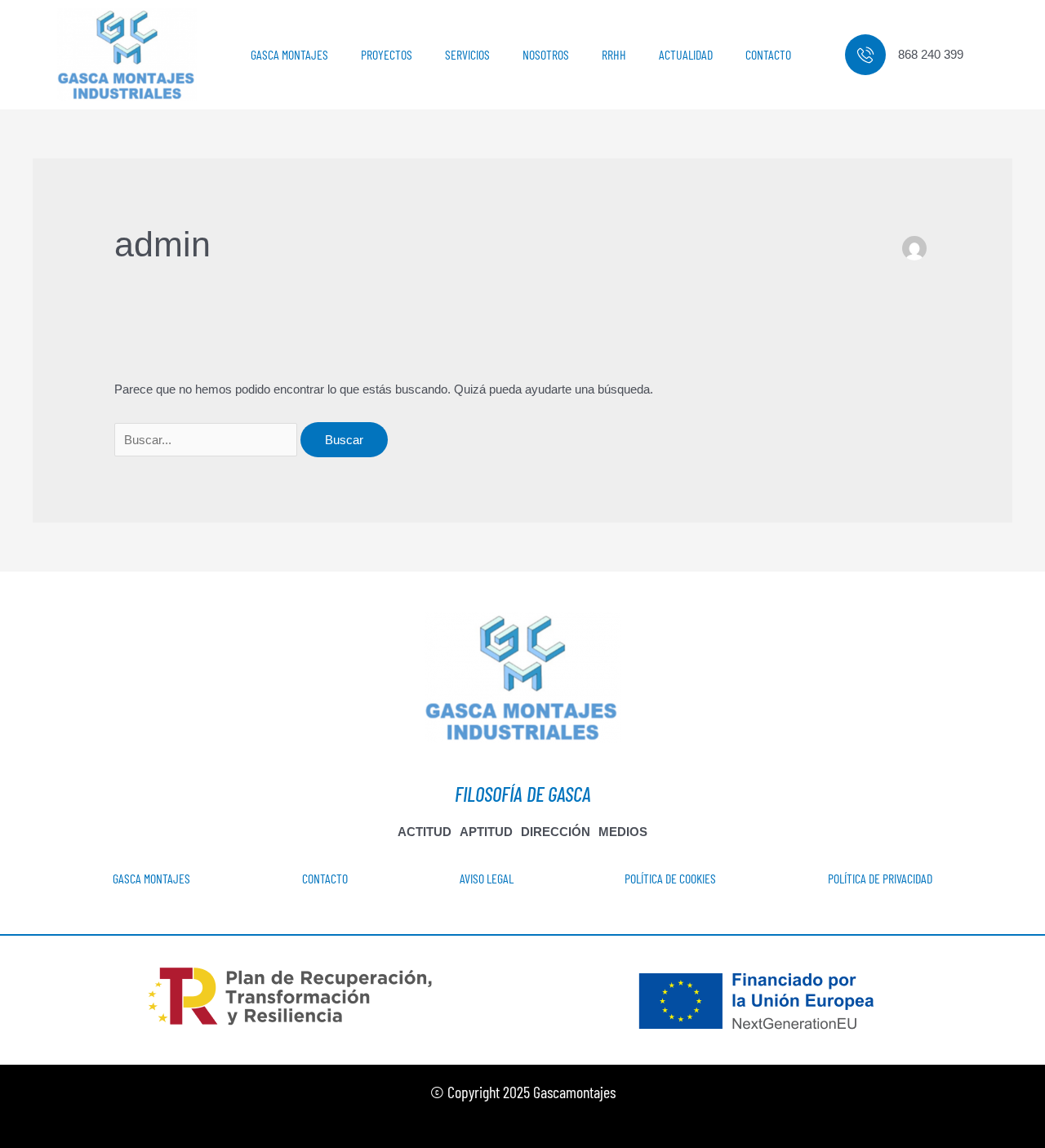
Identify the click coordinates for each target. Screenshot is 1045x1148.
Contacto (768, 54)
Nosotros (545, 54)
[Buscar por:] (207, 440)
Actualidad (686, 54)
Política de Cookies (670, 878)
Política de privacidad (880, 878)
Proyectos (386, 54)
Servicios (467, 54)
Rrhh (614, 54)
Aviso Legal (487, 878)
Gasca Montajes (289, 54)
